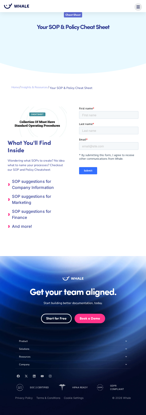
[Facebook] (18, 376)
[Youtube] (42, 376)
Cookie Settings (73, 397)
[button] (138, 7)
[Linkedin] (34, 376)
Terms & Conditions (48, 397)
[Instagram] (50, 376)
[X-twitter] (26, 376)
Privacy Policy (24, 397)
